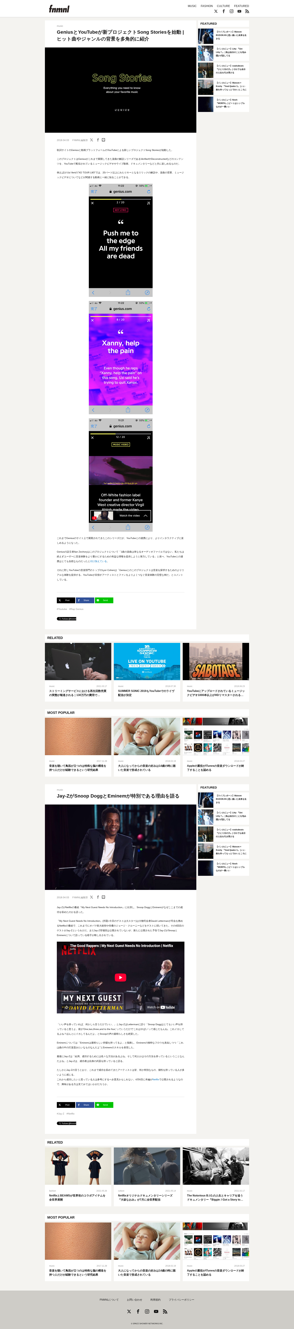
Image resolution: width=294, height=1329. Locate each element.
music (60, 25)
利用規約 (155, 1299)
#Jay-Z (60, 1113)
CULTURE (223, 6)
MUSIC (192, 6)
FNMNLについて (109, 1299)
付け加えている (98, 561)
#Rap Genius (76, 609)
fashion (52, 1191)
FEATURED (241, 6)
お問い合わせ (134, 1299)
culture (121, 1191)
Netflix (155, 1079)
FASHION (207, 6)
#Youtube (62, 609)
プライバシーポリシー (181, 1299)
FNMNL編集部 (80, 140)
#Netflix (71, 1113)
